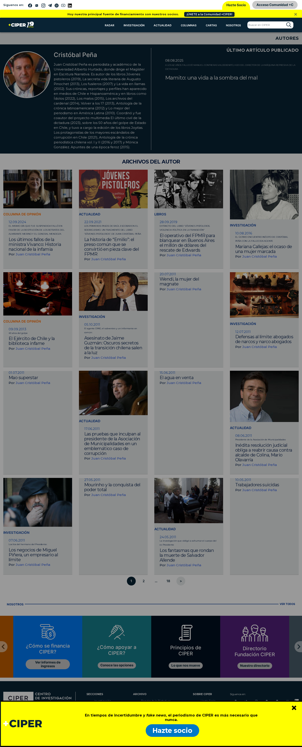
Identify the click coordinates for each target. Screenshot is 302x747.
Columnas (189, 25)
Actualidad (163, 25)
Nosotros (233, 25)
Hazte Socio (236, 5)
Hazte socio (172, 730)
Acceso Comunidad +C (274, 5)
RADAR (109, 25)
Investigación (134, 25)
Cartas (211, 25)
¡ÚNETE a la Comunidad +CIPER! (209, 14)
